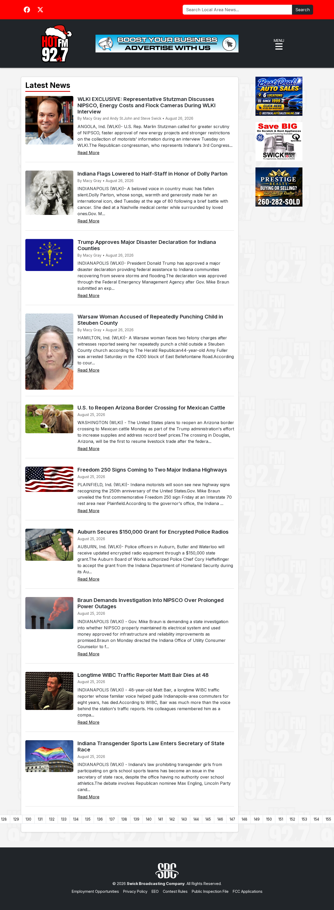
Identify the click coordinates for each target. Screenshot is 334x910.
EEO (155, 891)
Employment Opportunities (95, 891)
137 (112, 819)
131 (40, 819)
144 (196, 819)
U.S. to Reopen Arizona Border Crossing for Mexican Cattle (151, 408)
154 (316, 819)
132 (52, 819)
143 (184, 819)
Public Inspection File (210, 891)
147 (232, 819)
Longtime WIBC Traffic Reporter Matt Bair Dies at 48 (143, 675)
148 (244, 819)
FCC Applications (248, 891)
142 (172, 819)
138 (124, 819)
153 (304, 819)
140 (149, 819)
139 (136, 819)
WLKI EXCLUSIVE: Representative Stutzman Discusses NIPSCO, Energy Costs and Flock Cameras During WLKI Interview (146, 105)
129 (16, 819)
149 (257, 819)
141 (160, 819)
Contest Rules (175, 891)
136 (100, 819)
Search (302, 9)
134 (76, 819)
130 (28, 819)
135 (88, 819)
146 (220, 819)
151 (280, 819)
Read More (88, 152)
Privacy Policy (135, 891)
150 (269, 819)
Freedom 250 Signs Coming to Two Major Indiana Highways (152, 470)
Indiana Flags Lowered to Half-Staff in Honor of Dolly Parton (152, 174)
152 (292, 819)
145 (208, 819)
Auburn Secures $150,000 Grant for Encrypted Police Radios (153, 532)
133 (64, 819)
